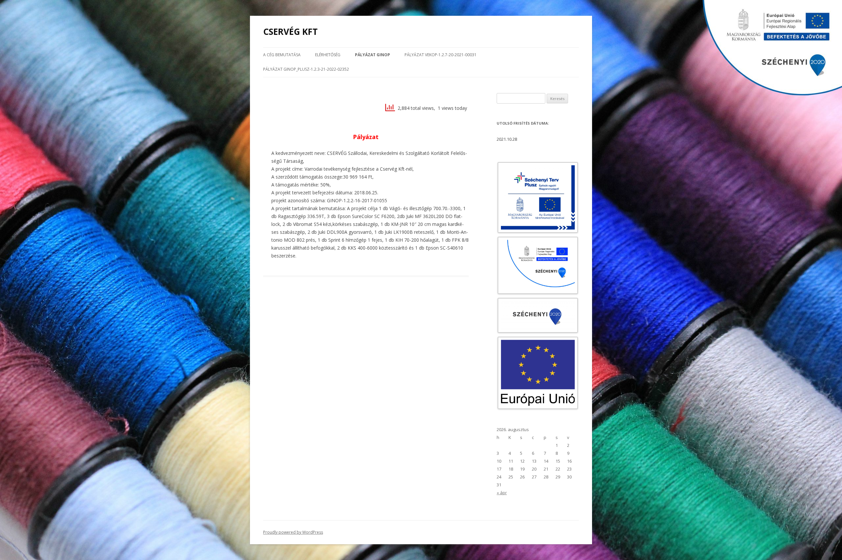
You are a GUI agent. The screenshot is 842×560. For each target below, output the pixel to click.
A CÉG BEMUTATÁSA (282, 55)
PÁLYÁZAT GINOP (372, 55)
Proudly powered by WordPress (293, 532)
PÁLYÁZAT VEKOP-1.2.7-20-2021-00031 (441, 55)
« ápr (502, 493)
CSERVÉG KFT (290, 31)
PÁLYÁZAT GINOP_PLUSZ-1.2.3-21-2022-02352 (306, 69)
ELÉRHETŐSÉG (327, 55)
